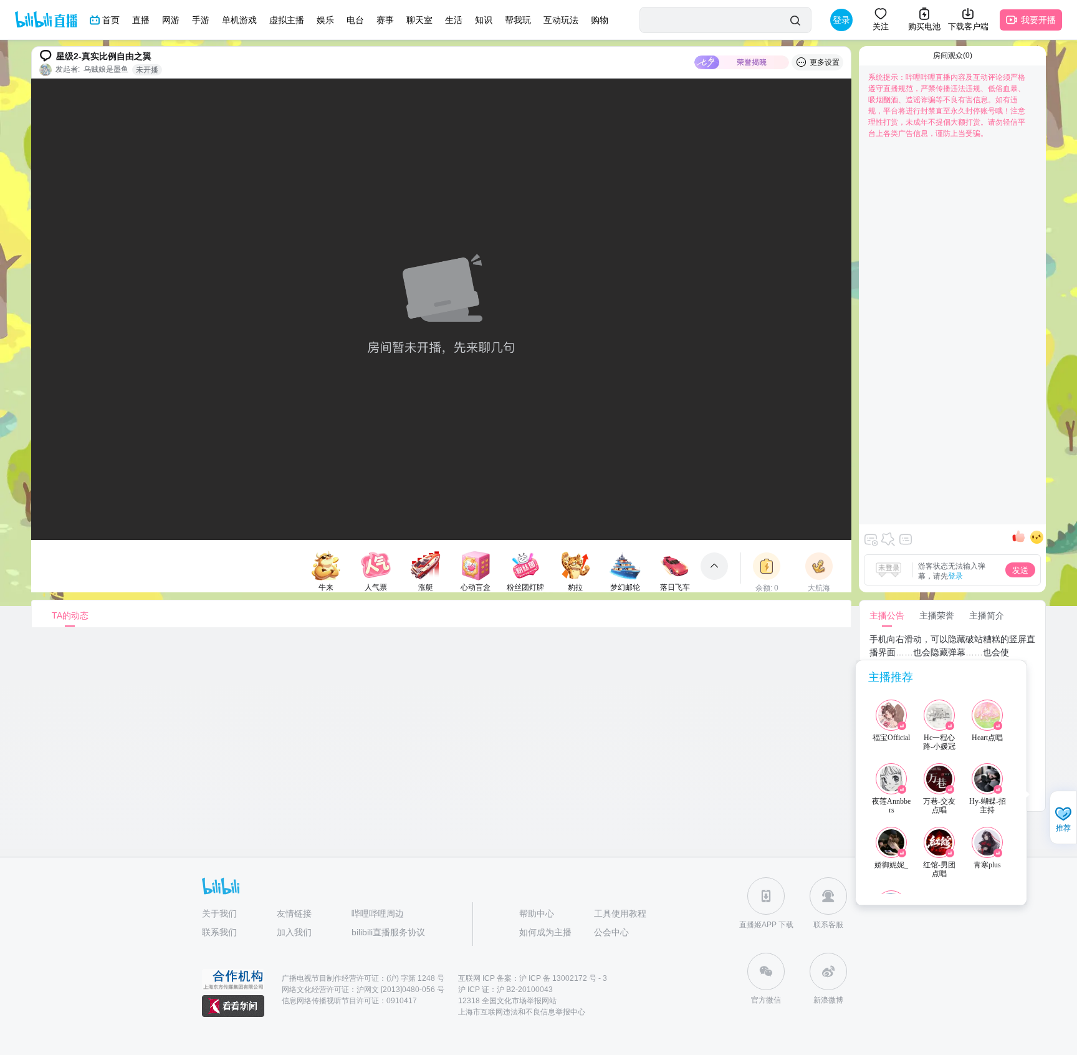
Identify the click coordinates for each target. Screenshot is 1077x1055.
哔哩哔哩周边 (378, 913)
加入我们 (294, 932)
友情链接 (294, 913)
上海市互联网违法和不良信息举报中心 (521, 1012)
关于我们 (219, 913)
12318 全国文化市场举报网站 (507, 1000)
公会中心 (611, 932)
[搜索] (795, 20)
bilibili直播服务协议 (388, 932)
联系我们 (219, 932)
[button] (1063, 818)
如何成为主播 (545, 932)
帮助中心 (536, 913)
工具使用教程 (620, 913)
